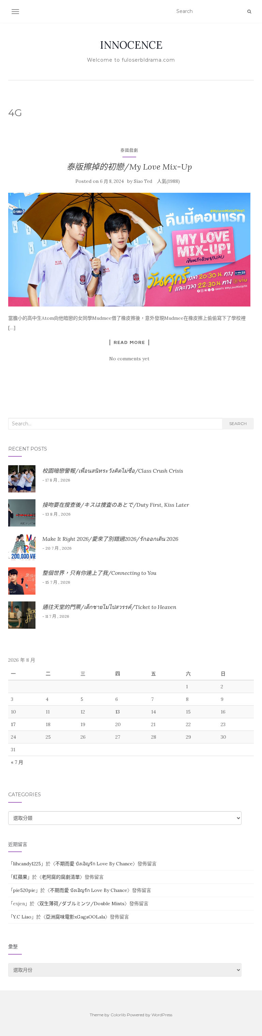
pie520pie (24, 890)
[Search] (249, 11)
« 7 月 (17, 762)
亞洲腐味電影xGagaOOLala (75, 917)
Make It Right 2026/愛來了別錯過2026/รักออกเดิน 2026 (110, 538)
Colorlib (118, 1014)
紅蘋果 (20, 877)
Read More (129, 342)
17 (13, 724)
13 (117, 712)
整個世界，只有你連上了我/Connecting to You (99, 572)
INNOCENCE (131, 45)
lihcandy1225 (27, 864)
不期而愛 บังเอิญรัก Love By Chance (94, 864)
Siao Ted (143, 181)
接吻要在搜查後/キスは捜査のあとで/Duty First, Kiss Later (115, 504)
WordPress (161, 1014)
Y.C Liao (22, 917)
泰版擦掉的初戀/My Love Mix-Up (129, 166)
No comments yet (129, 359)
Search (238, 423)
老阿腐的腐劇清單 (61, 877)
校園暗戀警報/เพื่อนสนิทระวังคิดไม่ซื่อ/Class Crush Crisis (112, 470)
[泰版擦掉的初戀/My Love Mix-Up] (129, 250)
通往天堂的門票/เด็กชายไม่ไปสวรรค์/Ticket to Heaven (109, 606)
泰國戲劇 (129, 150)
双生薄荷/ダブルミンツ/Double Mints (82, 903)
